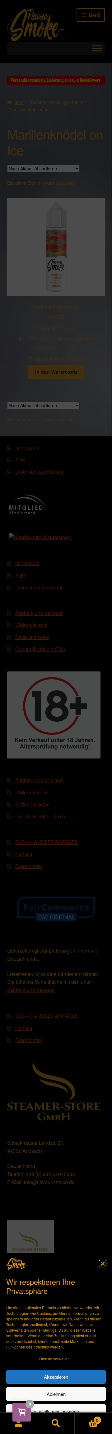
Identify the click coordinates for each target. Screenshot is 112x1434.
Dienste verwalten (54, 1358)
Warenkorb (86, 1418)
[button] (103, 1264)
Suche (56, 1423)
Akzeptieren (56, 1376)
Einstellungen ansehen (56, 1411)
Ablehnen (56, 1394)
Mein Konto (18, 1423)
